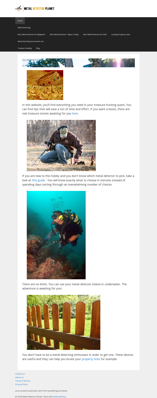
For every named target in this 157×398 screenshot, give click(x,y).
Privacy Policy (21, 384)
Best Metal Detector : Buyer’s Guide (64, 34)
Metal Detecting (24, 27)
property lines (91, 359)
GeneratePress (59, 396)
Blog (38, 48)
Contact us (20, 373)
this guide (38, 180)
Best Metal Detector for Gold (95, 34)
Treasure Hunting (25, 48)
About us (19, 377)
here (75, 113)
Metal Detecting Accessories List (31, 41)
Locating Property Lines (120, 34)
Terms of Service (22, 380)
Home (20, 20)
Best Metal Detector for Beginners (31, 34)
